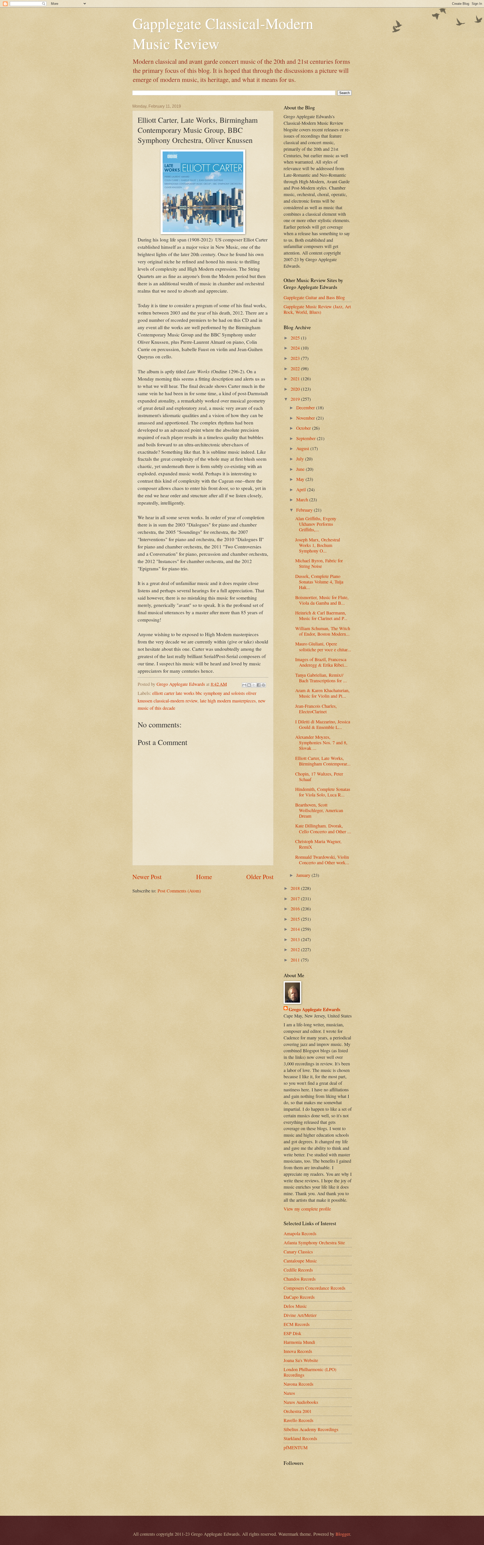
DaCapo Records (299, 1297)
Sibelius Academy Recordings (311, 1429)
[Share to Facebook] (258, 685)
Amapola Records (300, 1233)
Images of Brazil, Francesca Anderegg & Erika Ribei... (321, 662)
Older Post (260, 876)
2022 (296, 368)
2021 (296, 379)
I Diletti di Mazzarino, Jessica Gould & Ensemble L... (322, 724)
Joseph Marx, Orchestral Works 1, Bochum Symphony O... (317, 545)
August (303, 448)
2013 (296, 939)
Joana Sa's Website (301, 1360)
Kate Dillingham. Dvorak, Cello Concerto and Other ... (323, 828)
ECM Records (297, 1324)
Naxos (289, 1393)
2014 (296, 929)
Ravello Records (298, 1420)
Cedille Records (298, 1270)
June (301, 469)
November (306, 418)
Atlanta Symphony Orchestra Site (314, 1243)
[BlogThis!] (249, 685)
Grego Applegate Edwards (314, 1009)
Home (204, 876)
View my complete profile (307, 1209)
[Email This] (244, 685)
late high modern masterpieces (228, 701)
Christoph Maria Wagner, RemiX (318, 844)
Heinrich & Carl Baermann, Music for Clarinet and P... (321, 615)
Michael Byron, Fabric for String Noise (319, 563)
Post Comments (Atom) (179, 891)
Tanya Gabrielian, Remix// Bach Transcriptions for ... (321, 678)
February (305, 510)
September (306, 438)
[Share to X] (253, 685)
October (304, 428)
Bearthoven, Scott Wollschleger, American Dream (319, 810)
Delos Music (295, 1306)
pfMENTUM (296, 1447)
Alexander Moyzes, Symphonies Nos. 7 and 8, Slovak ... (321, 742)
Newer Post (147, 876)
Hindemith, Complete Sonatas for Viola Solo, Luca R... (322, 792)
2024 (296, 348)
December (306, 408)
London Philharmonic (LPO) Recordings (310, 1372)
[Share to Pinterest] (263, 685)
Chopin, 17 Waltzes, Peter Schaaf (319, 776)
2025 (296, 338)
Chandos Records (300, 1279)
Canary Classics (298, 1252)
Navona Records (298, 1384)
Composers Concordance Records (314, 1288)
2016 (296, 909)
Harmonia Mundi (299, 1342)
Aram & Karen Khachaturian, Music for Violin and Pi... (322, 693)
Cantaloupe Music (300, 1261)
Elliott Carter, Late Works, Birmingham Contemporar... (323, 761)
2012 (296, 949)
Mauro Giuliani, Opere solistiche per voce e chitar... (323, 646)
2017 (296, 898)
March (302, 500)
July (300, 459)
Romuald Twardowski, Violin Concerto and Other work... (322, 860)
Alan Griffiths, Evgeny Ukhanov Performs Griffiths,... (315, 524)
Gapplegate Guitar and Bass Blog (314, 297)
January (304, 875)
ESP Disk (292, 1333)
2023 (296, 358)
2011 (296, 960)
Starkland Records (300, 1438)
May (301, 479)
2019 (296, 399)
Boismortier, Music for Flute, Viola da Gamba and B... (322, 600)
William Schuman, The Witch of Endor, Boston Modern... (322, 631)
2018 (296, 888)
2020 (296, 389)
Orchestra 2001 (298, 1411)
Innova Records (298, 1351)
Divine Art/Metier (300, 1315)
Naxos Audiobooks (301, 1402)
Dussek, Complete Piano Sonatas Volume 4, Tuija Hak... (319, 581)
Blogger (343, 1534)
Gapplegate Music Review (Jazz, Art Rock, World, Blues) (317, 309)
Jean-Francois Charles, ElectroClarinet (316, 709)
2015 (296, 919)
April (301, 489)
